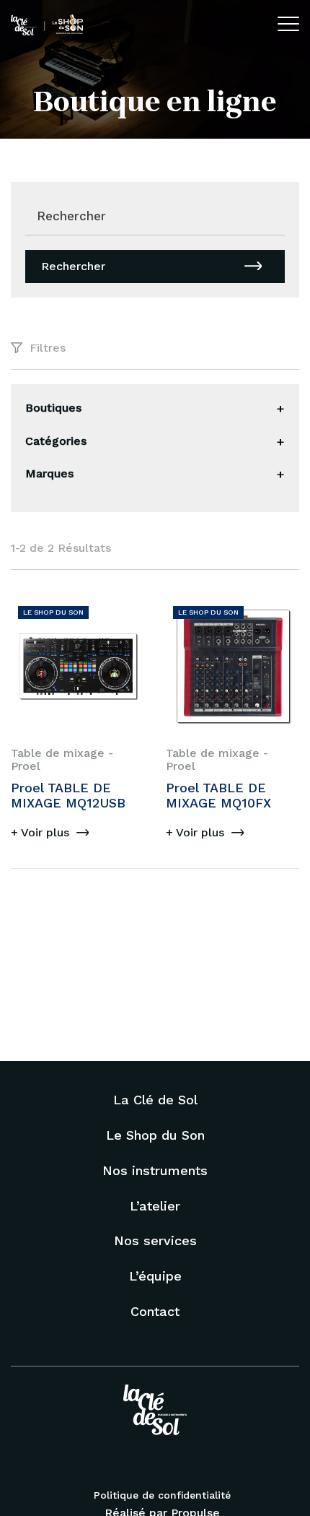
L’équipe (155, 1275)
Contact (155, 1311)
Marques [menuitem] (49, 473)
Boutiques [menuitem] (53, 408)
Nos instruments (155, 1170)
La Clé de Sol (155, 1099)
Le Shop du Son (155, 1135)
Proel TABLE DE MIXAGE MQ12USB (68, 795)
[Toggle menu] (280, 408)
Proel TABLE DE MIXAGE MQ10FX (218, 795)
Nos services (155, 1240)
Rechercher (73, 266)
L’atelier (155, 1205)
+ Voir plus (40, 832)
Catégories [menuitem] (56, 441)
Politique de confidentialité (162, 1495)
